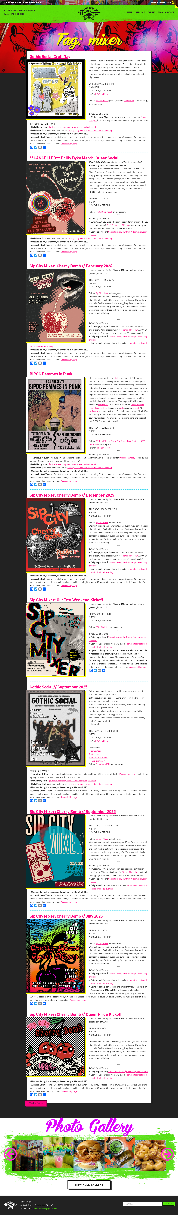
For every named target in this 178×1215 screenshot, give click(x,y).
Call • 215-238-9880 (14, 14)
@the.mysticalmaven (98, 758)
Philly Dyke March (104, 212)
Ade (122, 408)
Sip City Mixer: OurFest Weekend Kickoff (66, 600)
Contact (169, 12)
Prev (10, 1154)
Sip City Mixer (102, 293)
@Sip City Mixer (103, 627)
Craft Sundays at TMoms (118, 225)
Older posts (36, 1103)
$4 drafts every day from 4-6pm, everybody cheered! (72, 127)
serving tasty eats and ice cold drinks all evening (89, 130)
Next (167, 1154)
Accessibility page (69, 144)
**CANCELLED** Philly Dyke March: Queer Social (74, 158)
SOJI (116, 378)
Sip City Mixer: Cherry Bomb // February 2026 (71, 266)
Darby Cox (103, 405)
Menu (130, 12)
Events (151, 12)
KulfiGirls (93, 411)
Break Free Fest (96, 408)
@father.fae (129, 101)
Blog (160, 12)
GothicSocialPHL (103, 764)
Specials (140, 12)
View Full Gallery (89, 1184)
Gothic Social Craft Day (50, 57)
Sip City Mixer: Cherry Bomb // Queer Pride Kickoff (75, 1014)
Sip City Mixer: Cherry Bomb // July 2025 (66, 916)
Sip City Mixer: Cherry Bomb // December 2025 (72, 495)
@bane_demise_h (97, 761)
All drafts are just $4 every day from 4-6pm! (128, 1072)
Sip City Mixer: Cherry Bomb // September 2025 (73, 812)
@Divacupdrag (102, 101)
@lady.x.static (95, 751)
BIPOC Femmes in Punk (51, 374)
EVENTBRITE (101, 94)
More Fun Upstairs (161, 2)
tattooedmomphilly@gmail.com (44, 1209)
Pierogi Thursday (130, 330)
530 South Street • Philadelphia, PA (23, 2)
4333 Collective (137, 405)
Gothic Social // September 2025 (58, 687)
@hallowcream (103, 448)
